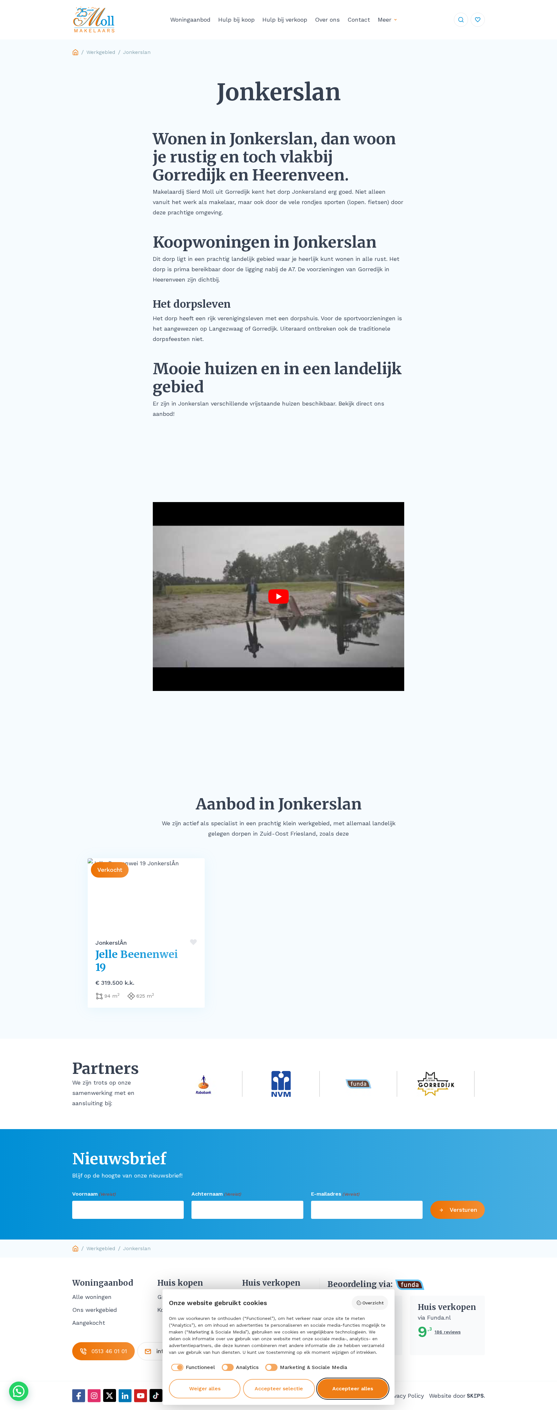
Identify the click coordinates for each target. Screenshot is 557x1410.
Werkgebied (100, 52)
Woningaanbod (190, 19)
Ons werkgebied (94, 1309)
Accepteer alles (352, 1388)
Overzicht (373, 1302)
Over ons (327, 19)
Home (75, 52)
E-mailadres (335, 1194)
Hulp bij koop (236, 19)
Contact (358, 19)
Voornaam (94, 1194)
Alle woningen (92, 1296)
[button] (18, 1391)
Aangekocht (88, 1322)
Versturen (463, 1209)
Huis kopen (180, 1283)
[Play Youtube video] (278, 597)
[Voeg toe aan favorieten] (193, 942)
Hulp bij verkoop (284, 19)
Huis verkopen (271, 1283)
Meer (384, 19)
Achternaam (216, 1194)
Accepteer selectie (279, 1388)
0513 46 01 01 (109, 1351)
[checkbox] (192, 1367)
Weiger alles (204, 1388)
